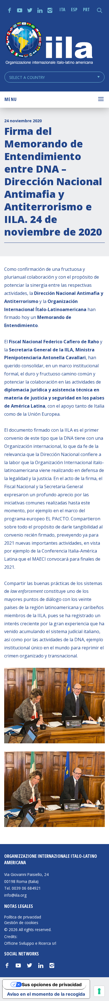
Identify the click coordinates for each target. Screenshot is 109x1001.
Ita (62, 9)
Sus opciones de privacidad (52, 984)
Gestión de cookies (21, 923)
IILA (48, 44)
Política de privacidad (22, 917)
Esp (74, 9)
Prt (86, 9)
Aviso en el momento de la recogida (46, 994)
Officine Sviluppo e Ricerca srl (30, 943)
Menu (10, 99)
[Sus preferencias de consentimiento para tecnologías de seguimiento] (99, 991)
